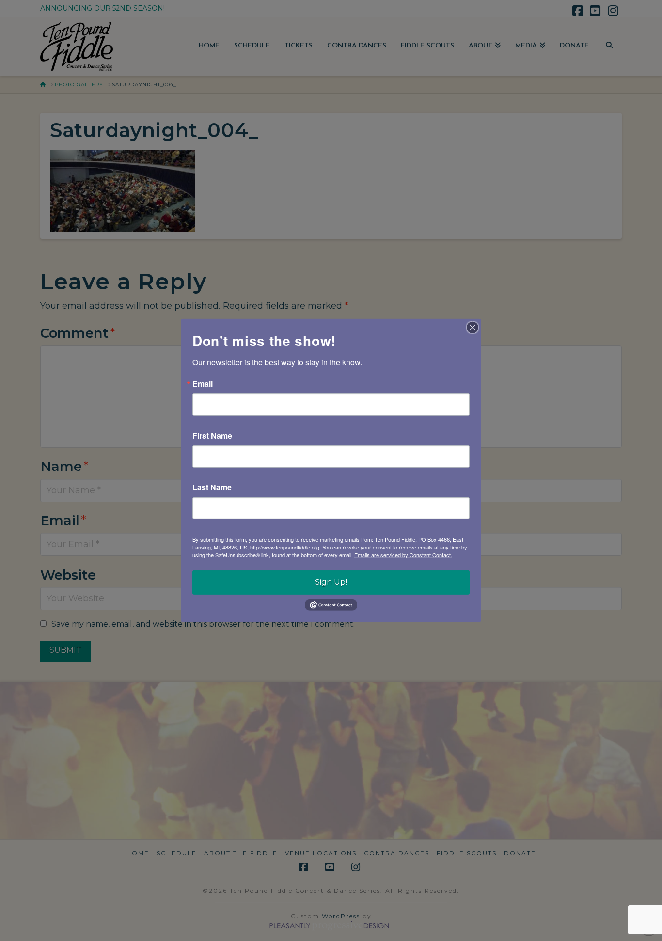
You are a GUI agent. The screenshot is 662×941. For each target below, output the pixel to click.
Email (202, 384)
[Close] (472, 327)
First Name (212, 435)
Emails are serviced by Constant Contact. (403, 555)
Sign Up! (331, 582)
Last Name (212, 487)
